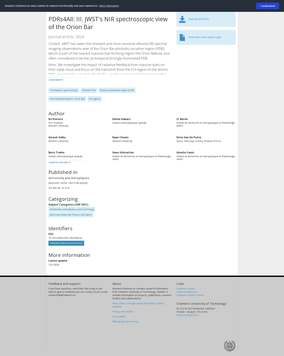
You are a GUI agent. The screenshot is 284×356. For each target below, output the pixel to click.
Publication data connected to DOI (66, 243)
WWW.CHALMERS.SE (188, 315)
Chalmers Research (187, 291)
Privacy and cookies (122, 311)
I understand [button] (268, 6)
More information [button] (109, 5)
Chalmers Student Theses (190, 295)
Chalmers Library (185, 288)
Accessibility (118, 316)
